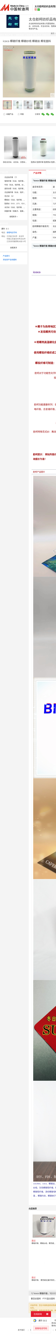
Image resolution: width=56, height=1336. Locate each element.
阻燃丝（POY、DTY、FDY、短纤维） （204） (22, 203)
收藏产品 (9, 114)
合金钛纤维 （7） (11, 177)
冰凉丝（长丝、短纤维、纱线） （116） (19, 207)
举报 (22, 114)
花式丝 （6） (9, 196)
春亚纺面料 (36, 1298)
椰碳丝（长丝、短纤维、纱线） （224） (19, 200)
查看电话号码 (12, 232)
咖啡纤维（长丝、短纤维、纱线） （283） (20, 181)
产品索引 (6, 256)
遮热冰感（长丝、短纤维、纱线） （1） (19, 188)
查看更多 (13, 216)
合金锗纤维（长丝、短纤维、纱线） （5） (20, 192)
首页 (52, 33)
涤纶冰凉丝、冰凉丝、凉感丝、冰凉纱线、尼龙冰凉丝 (23, 162)
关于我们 (21, 1330)
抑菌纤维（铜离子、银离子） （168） (19, 211)
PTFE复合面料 (49, 1298)
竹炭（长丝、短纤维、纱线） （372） (19, 185)
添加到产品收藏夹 (10, 259)
